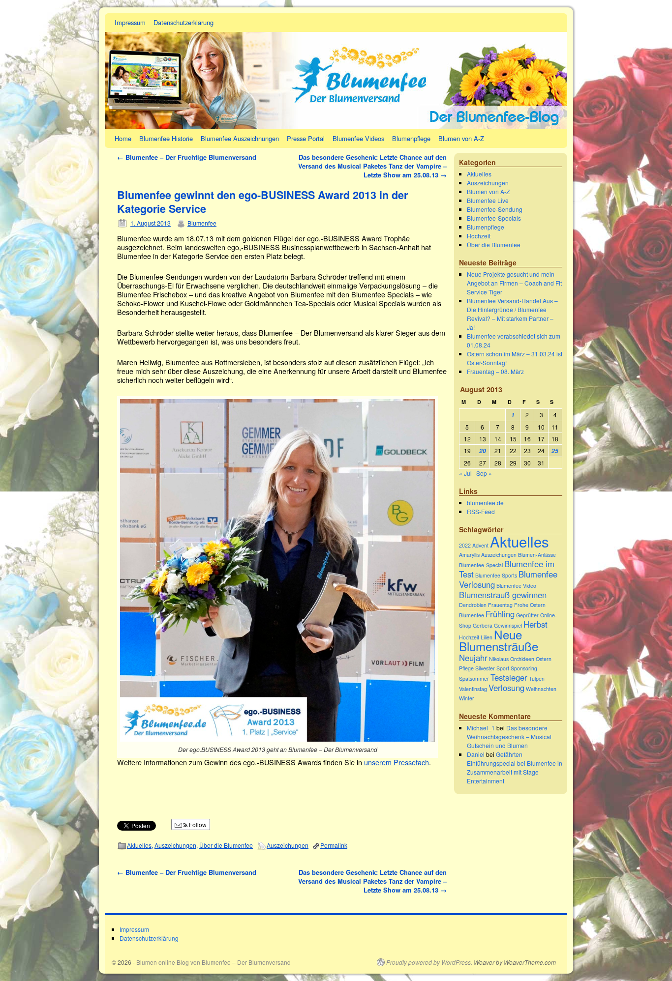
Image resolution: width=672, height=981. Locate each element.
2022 (465, 545)
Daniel (476, 754)
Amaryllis (469, 554)
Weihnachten (541, 688)
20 (482, 451)
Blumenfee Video (516, 585)
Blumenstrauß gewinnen (503, 595)
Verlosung (506, 687)
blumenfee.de (485, 502)
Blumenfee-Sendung (494, 209)
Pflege (466, 668)
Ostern (543, 659)
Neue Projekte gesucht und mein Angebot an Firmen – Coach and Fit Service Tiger (514, 283)
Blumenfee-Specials (494, 218)
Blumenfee (201, 223)
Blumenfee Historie (166, 138)
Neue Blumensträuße (498, 640)
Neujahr (473, 658)
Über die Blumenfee (226, 845)
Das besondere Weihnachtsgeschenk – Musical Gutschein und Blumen (509, 736)
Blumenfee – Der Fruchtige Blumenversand (186, 157)
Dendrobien (473, 604)
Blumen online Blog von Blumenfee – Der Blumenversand (213, 962)
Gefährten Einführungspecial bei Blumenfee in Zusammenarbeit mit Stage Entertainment (514, 767)
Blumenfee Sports (496, 575)
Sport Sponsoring (516, 668)
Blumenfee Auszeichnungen (240, 138)
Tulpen (537, 678)
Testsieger (508, 677)
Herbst (535, 624)
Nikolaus (499, 659)
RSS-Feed (481, 511)
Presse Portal (306, 138)
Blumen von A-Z (461, 138)
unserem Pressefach (396, 762)
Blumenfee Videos (358, 138)
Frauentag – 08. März (495, 371)
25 (554, 451)
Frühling (500, 614)
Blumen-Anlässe (537, 554)
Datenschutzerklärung (183, 22)
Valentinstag (473, 688)
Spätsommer (474, 678)
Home (123, 138)
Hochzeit (478, 235)
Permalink (333, 845)
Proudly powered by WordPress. (429, 962)
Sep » (484, 473)
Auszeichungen (175, 845)
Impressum (130, 22)
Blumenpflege (411, 138)
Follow (197, 824)
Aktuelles (139, 845)
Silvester (485, 668)
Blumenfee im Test (506, 569)
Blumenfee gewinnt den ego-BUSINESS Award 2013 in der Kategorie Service (262, 201)
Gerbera (482, 625)
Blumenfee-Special (481, 565)
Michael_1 (481, 727)
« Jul (465, 473)
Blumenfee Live (488, 200)
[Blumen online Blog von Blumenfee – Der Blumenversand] (336, 71)
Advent (480, 545)
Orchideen (522, 659)
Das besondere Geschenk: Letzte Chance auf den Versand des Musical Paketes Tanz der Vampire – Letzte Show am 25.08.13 (372, 165)
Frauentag (500, 604)
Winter (466, 698)
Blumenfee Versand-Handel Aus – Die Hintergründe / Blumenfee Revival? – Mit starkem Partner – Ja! (512, 313)
